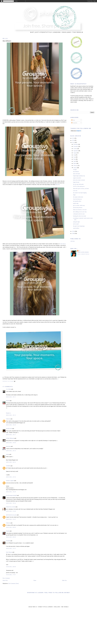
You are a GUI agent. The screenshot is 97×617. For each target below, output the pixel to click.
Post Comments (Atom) (14, 583)
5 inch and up (62, 243)
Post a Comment (6, 578)
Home (35, 580)
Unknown (8, 418)
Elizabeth (8, 540)
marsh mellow (76, 228)
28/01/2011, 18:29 (11, 424)
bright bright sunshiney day (79, 175)
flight (74, 194)
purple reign (75, 203)
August (75, 152)
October (75, 148)
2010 (73, 231)
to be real (75, 190)
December (75, 144)
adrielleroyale (9, 428)
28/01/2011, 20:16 (11, 450)
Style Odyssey (9, 552)
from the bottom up (77, 199)
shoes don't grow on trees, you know (81, 188)
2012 (73, 140)
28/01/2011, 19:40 (11, 442)
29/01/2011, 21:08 (11, 511)
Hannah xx (8, 413)
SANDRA (8, 465)
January (75, 167)
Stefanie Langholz (10, 480)
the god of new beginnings (78, 226)
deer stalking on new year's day (80, 211)
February (75, 165)
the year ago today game (78, 184)
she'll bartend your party (11, 515)
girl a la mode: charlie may (79, 205)
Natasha (7, 531)
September (75, 150)
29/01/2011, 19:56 (11, 503)
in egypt (75, 169)
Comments (74, 122)
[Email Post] (14, 381)
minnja (7, 454)
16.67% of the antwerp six (78, 186)
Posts (73, 120)
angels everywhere (77, 178)
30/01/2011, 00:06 (11, 527)
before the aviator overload (79, 180)
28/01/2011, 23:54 (11, 477)
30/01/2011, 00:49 (11, 537)
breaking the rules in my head (79, 216)
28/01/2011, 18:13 (11, 415)
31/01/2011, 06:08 (11, 566)
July (74, 155)
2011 (73, 142)
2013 (73, 138)
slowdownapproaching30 (11, 495)
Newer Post (5, 580)
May (74, 159)
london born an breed (10, 506)
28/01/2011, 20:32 (11, 462)
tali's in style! (76, 224)
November (75, 146)
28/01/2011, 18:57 (11, 434)
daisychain (8, 446)
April (74, 161)
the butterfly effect (77, 201)
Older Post (64, 580)
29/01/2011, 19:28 (11, 491)
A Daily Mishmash (10, 438)
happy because (76, 182)
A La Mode (8, 389)
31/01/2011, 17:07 (11, 574)
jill (79, 250)
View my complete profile (83, 254)
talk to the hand (76, 173)
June (74, 157)
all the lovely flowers (77, 207)
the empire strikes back (78, 197)
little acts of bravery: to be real (79, 209)
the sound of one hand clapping (80, 192)
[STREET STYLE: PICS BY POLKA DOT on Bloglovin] (75, 131)
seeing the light (76, 221)
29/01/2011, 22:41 (11, 519)
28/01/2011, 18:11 (11, 397)
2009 (73, 233)
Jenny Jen (57, 184)
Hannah (7, 400)
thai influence (7, 41)
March (74, 163)
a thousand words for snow (79, 213)
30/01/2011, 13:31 (11, 548)
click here (72, 241)
